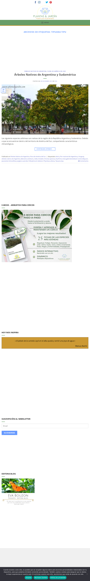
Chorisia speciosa (49, 159)
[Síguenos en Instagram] (39, 2)
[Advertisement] (45, 51)
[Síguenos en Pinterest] (51, 2)
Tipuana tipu (59, 161)
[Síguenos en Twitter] (47, 2)
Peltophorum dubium (36, 161)
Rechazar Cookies (41, 577)
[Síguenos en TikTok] (43, 2)
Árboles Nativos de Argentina (35, 71)
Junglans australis (22, 161)
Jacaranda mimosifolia (9, 161)
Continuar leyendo (45, 149)
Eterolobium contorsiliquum (78, 159)
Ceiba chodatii (38, 159)
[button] (45, 22)
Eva (56, 81)
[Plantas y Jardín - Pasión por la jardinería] (45, 12)
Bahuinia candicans (27, 159)
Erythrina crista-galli (62, 159)
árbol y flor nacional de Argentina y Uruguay (69, 156)
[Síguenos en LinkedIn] (54, 2)
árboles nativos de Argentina (11, 159)
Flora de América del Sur (56, 71)
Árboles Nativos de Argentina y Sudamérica (45, 74)
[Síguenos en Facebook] (35, 2)
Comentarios (83, 161)
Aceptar (28, 577)
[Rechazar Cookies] (87, 574)
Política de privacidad (58, 577)
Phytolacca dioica (49, 161)
